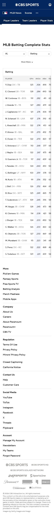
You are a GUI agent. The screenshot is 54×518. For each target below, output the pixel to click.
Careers (7, 316)
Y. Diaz (8, 85)
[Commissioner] (30, 481)
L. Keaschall (10, 125)
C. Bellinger (10, 173)
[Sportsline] (38, 475)
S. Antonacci (11, 146)
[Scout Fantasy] (19, 487)
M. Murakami (11, 240)
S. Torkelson (10, 254)
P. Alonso (9, 132)
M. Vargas (9, 206)
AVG (37, 79)
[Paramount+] (11, 481)
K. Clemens (10, 213)
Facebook (8, 412)
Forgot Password (11, 455)
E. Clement (10, 91)
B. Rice (8, 193)
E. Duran (9, 139)
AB (44, 79)
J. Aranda (9, 105)
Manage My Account (13, 440)
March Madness (11, 294)
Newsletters (9, 445)
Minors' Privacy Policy (14, 354)
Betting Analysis (11, 289)
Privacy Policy (10, 349)
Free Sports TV (11, 284)
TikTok (6, 402)
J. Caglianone (11, 112)
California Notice (12, 367)
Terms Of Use (10, 344)
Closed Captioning (12, 362)
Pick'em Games (11, 273)
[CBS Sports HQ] (39, 464)
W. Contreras (11, 98)
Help (5, 379)
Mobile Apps (9, 299)
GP (31, 79)
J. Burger (9, 220)
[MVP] (46, 480)
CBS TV (7, 332)
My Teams (8, 450)
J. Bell (8, 186)
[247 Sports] (17, 475)
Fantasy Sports (10, 279)
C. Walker (9, 227)
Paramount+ (9, 326)
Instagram (8, 407)
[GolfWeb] (35, 487)
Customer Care (11, 384)
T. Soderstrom (11, 200)
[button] (4, 4)
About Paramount (12, 321)
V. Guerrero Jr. (11, 159)
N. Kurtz (9, 179)
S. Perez (9, 247)
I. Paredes (9, 166)
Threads (7, 422)
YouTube (7, 397)
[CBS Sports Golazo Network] (27, 470)
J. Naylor (9, 152)
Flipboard (8, 428)
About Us (8, 311)
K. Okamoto (10, 234)
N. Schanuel (10, 118)
